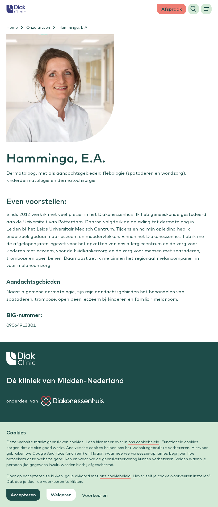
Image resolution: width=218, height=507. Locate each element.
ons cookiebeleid (143, 441)
